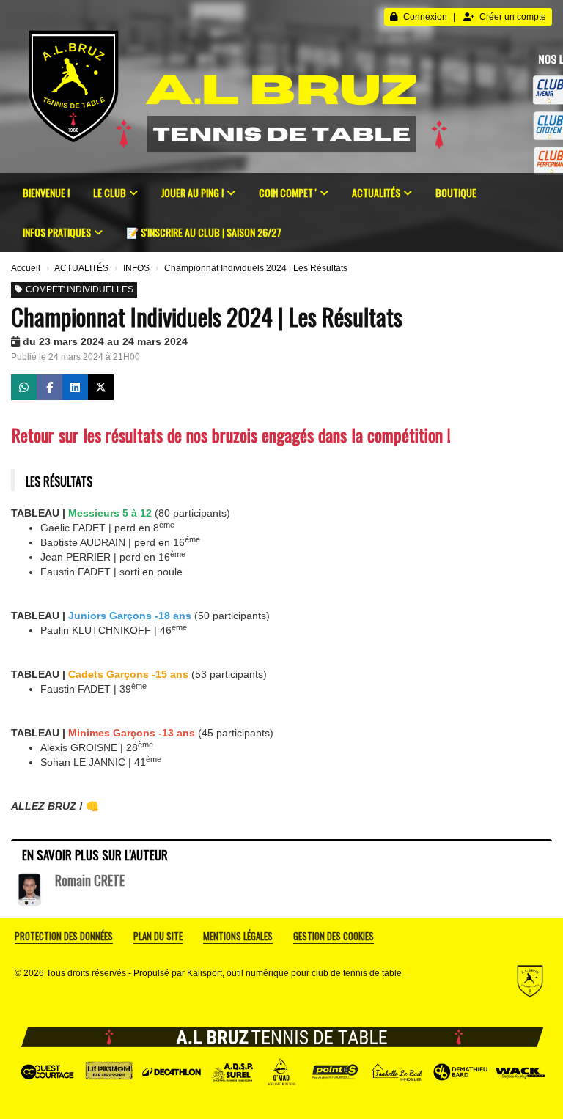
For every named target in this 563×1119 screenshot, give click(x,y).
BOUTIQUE (455, 192)
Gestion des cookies (333, 936)
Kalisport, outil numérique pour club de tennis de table (294, 973)
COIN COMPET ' (288, 192)
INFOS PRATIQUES (57, 232)
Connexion (425, 17)
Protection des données (64, 936)
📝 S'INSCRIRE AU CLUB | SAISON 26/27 (204, 232)
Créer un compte (512, 17)
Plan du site (158, 936)
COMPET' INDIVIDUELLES (79, 289)
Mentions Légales (238, 936)
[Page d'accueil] (281, 86)
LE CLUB (109, 192)
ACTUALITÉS (376, 192)
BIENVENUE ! (46, 192)
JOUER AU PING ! (192, 192)
